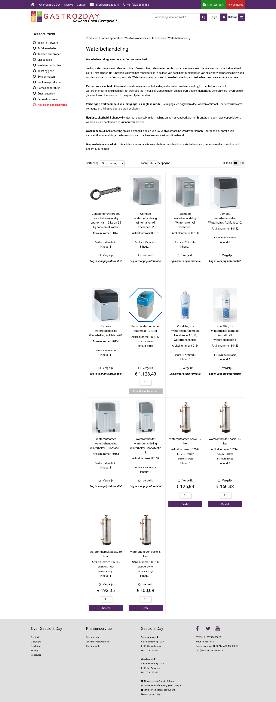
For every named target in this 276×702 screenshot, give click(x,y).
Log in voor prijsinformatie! (106, 261)
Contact (81, 4)
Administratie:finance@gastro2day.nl (162, 685)
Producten (92, 38)
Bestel (185, 504)
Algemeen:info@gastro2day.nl (158, 681)
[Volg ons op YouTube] (219, 628)
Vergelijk (108, 255)
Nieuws (68, 4)
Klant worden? (215, 4)
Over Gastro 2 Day (49, 4)
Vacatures (236, 4)
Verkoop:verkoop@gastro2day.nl (159, 689)
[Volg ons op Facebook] (200, 628)
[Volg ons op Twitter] (209, 628)
